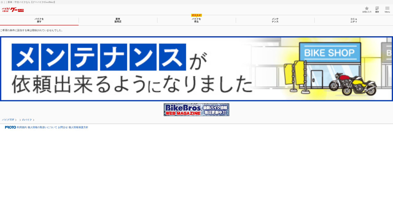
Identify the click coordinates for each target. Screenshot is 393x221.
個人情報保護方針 (78, 127)
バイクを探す (39, 20)
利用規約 (22, 127)
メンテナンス (275, 20)
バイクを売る (196, 20)
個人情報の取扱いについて (42, 127)
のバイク (27, 119)
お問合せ (63, 127)
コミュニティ (353, 20)
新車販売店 (118, 20)
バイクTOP (8, 119)
